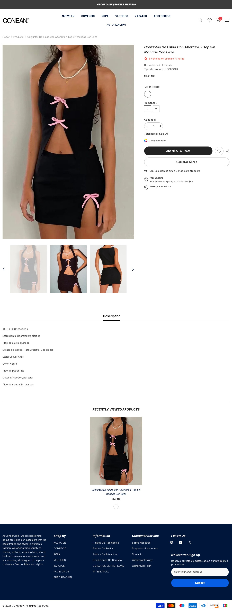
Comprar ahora (186, 162)
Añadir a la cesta (178, 151)
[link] (219, 151)
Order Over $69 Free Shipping (116, 4)
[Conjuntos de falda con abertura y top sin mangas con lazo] (116, 451)
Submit (200, 582)
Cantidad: (150, 119)
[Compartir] (226, 151)
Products (18, 36)
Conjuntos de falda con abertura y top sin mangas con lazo (116, 491)
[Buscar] (200, 20)
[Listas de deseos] (210, 20)
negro (116, 506)
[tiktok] (180, 542)
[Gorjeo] (189, 542)
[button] (3, 269)
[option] (68, 142)
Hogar (6, 36)
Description (111, 316)
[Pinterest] (171, 542)
